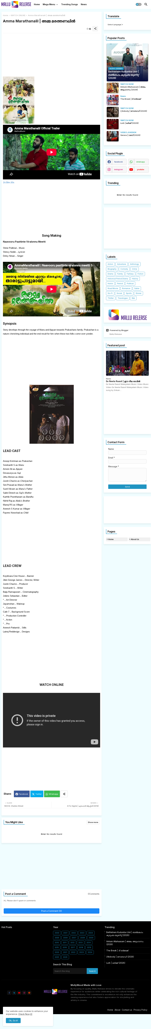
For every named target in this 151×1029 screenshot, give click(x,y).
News (84, 4)
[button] (139, 4)
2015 (57, 947)
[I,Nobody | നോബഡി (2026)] (113, 112)
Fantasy (130, 274)
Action (110, 264)
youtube (140, 169)
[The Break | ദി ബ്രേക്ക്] (113, 100)
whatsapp (140, 162)
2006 (65, 938)
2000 (57, 933)
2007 (74, 938)
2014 (89, 942)
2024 (90, 952)
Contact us (127, 1010)
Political (130, 283)
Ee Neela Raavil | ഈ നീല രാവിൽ (123, 381)
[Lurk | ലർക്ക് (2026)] (113, 124)
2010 (57, 942)
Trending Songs (69, 4)
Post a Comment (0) (51, 910)
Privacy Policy (140, 1010)
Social (119, 293)
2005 (57, 938)
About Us (135, 539)
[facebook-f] (9, 993)
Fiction (140, 274)
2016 (65, 947)
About (117, 1010)
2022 (73, 952)
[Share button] (64, 794)
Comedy (124, 269)
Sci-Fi (110, 293)
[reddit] (29, 993)
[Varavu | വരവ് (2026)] (113, 136)
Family (120, 274)
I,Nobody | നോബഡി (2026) (120, 956)
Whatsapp (53, 794)
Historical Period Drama (118, 279)
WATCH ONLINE (18, 15)
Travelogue (123, 298)
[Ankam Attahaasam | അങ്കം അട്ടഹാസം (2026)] (113, 88)
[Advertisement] (51, 56)
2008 (82, 938)
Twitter (38, 794)
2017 (73, 947)
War (133, 298)
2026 (65, 957)
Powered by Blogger (119, 330)
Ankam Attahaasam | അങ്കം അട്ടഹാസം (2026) (124, 943)
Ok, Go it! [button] (13, 1020)
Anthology (134, 264)
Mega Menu (49, 4)
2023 (81, 952)
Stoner (138, 293)
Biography (112, 269)
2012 (72, 942)
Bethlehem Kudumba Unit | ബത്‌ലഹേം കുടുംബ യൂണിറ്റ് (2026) (124, 933)
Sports (129, 293)
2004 (90, 933)
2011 (65, 942)
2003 (82, 933)
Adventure (121, 264)
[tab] (36, 5)
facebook (118, 162)
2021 (65, 952)
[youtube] (19, 993)
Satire (136, 288)
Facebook (23, 794)
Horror (110, 283)
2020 (57, 952)
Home (37, 4)
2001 (65, 933)
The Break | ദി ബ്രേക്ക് (117, 950)
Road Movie (113, 288)
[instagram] (24, 993)
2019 (89, 947)
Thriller (111, 298)
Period (120, 283)
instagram (118, 169)
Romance (126, 288)
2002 (73, 933)
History (135, 279)
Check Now (24, 1014)
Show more (93, 822)
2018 (81, 947)
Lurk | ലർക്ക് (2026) (115, 963)
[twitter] (14, 993)
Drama (110, 274)
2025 (57, 957)
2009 (91, 938)
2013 (80, 942)
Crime (134, 269)
